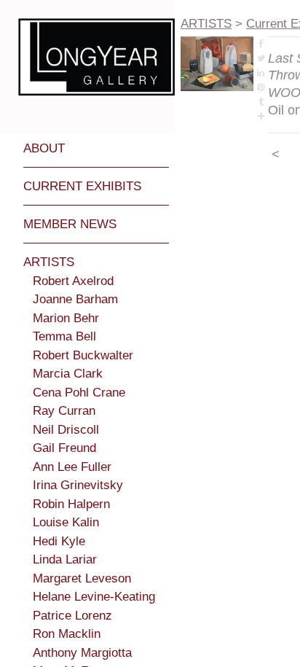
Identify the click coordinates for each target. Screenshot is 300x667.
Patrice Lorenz (72, 616)
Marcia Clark (68, 374)
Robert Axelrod (73, 281)
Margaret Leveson (82, 578)
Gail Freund (64, 448)
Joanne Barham (75, 299)
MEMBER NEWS (70, 224)
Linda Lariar (65, 559)
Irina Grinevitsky (78, 485)
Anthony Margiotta (82, 653)
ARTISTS (48, 262)
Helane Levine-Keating (94, 597)
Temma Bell (64, 336)
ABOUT (44, 148)
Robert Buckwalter (83, 355)
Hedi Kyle (59, 541)
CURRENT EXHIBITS (82, 186)
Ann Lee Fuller (72, 467)
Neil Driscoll (66, 430)
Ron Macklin (66, 634)
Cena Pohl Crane (79, 392)
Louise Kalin (66, 522)
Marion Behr (66, 318)
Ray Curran (64, 411)
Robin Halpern (71, 504)
